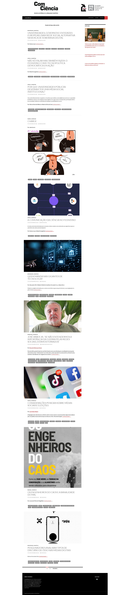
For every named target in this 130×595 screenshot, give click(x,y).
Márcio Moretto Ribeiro (41, 109)
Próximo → (55, 568)
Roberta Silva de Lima (66, 109)
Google (65, 294)
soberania (67, 48)
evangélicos (65, 359)
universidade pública (33, 110)
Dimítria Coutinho (44, 294)
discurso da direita (44, 421)
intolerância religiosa (65, 561)
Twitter (42, 422)
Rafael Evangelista (55, 76)
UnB (46, 422)
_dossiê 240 (36, 274)
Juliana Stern (31, 296)
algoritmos (31, 421)
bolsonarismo (32, 359)
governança (31, 109)
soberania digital (56, 179)
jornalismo (49, 360)
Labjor (32, 582)
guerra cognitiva (42, 360)
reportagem (30, 30)
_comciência (27, 18)
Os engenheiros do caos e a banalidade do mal (51, 493)
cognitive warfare (45, 359)
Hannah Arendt (56, 505)
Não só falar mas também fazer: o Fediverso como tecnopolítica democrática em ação (47, 63)
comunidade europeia (33, 48)
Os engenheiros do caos (37, 507)
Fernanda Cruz (58, 294)
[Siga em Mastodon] (97, 579)
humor (29, 118)
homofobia (56, 561)
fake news (71, 359)
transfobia (50, 562)
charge (30, 179)
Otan (64, 360)
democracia (53, 359)
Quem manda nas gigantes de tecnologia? (45, 277)
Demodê (37, 421)
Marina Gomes (42, 40)
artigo (29, 58)
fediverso (48, 48)
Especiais (102, 17)
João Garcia (40, 179)
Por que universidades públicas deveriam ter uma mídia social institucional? (47, 89)
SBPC (32, 585)
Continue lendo (40, 44)
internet (70, 294)
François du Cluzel (32, 360)
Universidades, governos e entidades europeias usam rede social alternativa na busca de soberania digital (51, 35)
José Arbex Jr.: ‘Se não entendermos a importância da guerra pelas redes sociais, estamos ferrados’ (50, 339)
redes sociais (61, 48)
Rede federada (50, 109)
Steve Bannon (51, 362)
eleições (59, 359)
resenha (29, 489)
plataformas (37, 76)
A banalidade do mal (33, 505)
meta (37, 296)
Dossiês (96, 17)
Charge (32, 121)
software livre (71, 76)
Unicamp (36, 582)
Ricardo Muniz (32, 362)
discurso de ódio (44, 561)
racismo (37, 562)
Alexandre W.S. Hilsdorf (33, 294)
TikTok (37, 422)
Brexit (38, 359)
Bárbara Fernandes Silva (34, 561)
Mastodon (54, 48)
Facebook (52, 294)
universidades (31, 50)
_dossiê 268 (36, 30)
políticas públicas (45, 76)
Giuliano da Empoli (47, 505)
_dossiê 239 (35, 334)
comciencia (43, 281)
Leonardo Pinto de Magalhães (67, 505)
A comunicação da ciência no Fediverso (52, 220)
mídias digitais (43, 296)
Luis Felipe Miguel (34, 411)
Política (73, 421)
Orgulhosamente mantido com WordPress (31, 593)
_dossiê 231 (34, 489)
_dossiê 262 (33, 217)
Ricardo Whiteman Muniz (46, 344)
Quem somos (91, 17)
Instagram (58, 421)
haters (50, 561)
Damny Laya (41, 48)
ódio (30, 507)
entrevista (30, 334)
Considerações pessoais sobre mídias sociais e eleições (50, 404)
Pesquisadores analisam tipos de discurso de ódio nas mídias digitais (49, 549)
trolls (56, 562)
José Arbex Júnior (57, 360)
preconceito (31, 562)
